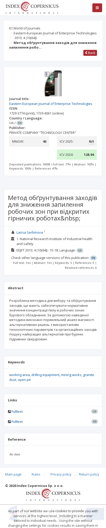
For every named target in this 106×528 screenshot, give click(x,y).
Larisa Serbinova (29, 232)
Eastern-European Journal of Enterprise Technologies (55, 33)
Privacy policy (61, 474)
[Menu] (97, 7)
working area (19, 374)
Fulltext (17, 411)
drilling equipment (45, 374)
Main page (13, 474)
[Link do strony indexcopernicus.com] (53, 494)
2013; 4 (25, 37)
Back (91, 52)
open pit (24, 379)
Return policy (89, 474)
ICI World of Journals (24, 28)
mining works (71, 374)
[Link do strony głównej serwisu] (32, 7)
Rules (36, 474)
